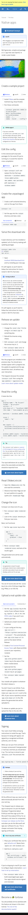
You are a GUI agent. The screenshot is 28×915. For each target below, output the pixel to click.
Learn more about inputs (14, 472)
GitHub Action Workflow (9, 139)
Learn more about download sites (12, 717)
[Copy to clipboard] (24, 110)
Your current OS (7, 221)
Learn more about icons (14, 578)
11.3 (13, 9)
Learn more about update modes (12, 383)
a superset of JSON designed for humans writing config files (14, 449)
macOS (16, 94)
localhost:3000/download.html (14, 260)
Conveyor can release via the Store (13, 821)
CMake (11, 99)
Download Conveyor (13, 31)
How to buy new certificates (13, 836)
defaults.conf (12, 843)
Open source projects (9, 604)
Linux (24, 94)
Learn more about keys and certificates (13, 888)
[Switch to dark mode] (21, 9)
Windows (7, 94)
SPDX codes (8, 616)
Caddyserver (18, 294)
